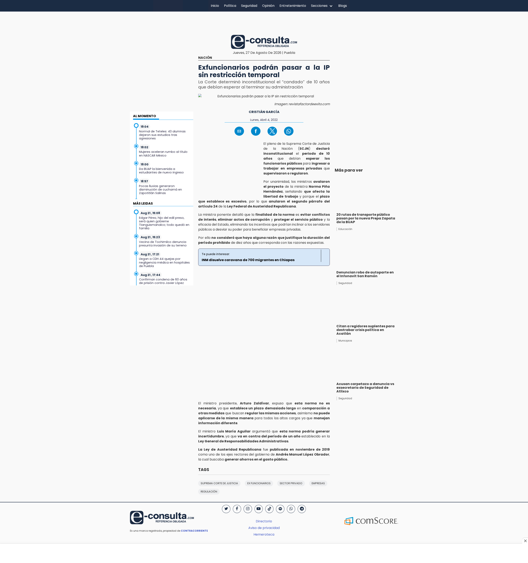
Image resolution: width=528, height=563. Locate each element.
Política (230, 5)
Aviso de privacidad (264, 527)
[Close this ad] (525, 541)
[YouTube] (259, 509)
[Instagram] (248, 509)
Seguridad (249, 5)
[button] (239, 131)
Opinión (268, 5)
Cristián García (264, 112)
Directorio (264, 521)
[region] (264, 22)
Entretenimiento (292, 5)
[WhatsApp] (291, 509)
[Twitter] (226, 509)
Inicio (215, 5)
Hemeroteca (263, 534)
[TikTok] (269, 509)
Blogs (342, 5)
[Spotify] (280, 509)
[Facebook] (237, 509)
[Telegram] (302, 509)
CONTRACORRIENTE (194, 530)
